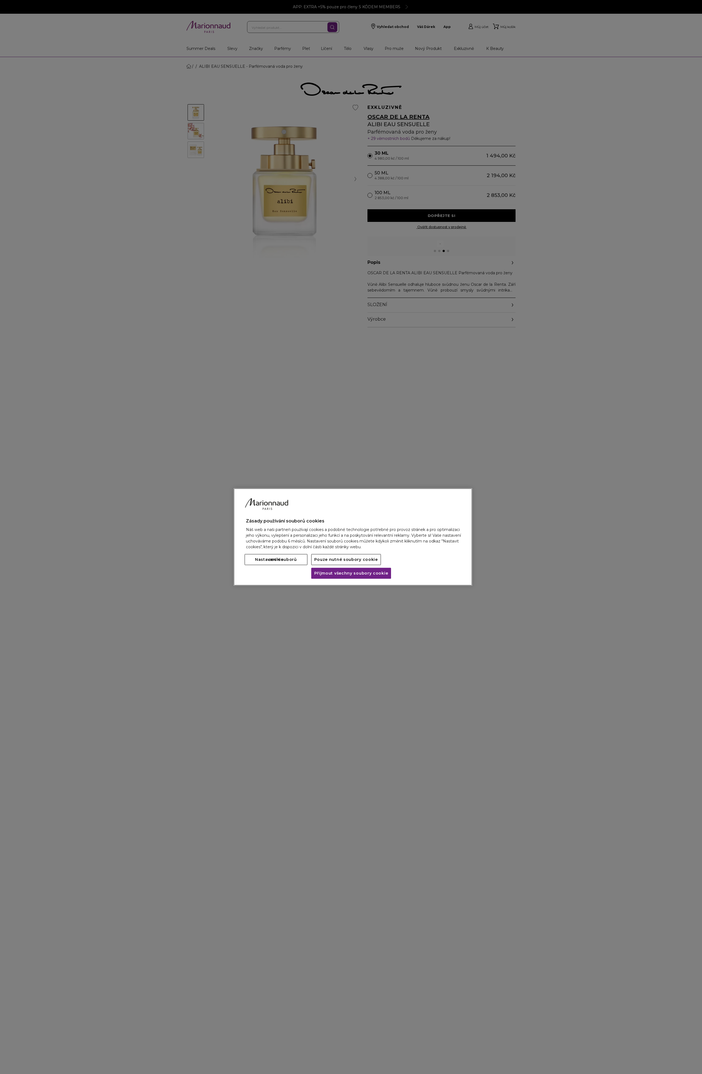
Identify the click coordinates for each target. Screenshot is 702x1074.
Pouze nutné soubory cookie (346, 559)
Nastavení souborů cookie (276, 559)
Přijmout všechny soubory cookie (351, 573)
